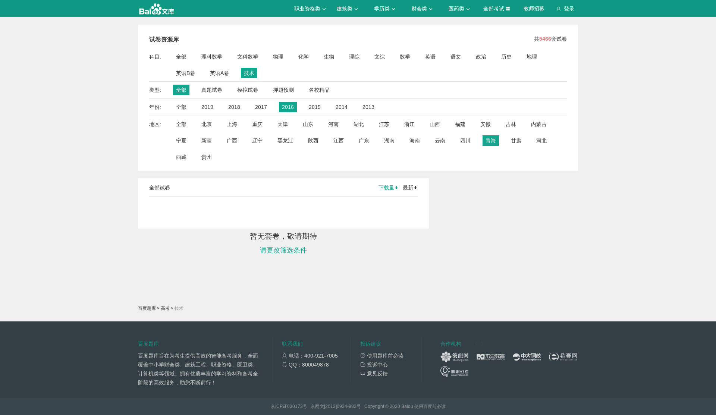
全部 (181, 57)
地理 (532, 57)
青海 (491, 141)
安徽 (485, 124)
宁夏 (181, 141)
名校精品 (319, 90)
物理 (278, 57)
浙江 (409, 124)
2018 (234, 107)
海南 (414, 141)
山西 (435, 124)
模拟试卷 (247, 90)
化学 (303, 57)
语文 (455, 57)
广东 (364, 141)
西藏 (181, 157)
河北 (541, 141)
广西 (232, 141)
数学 (405, 57)
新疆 (206, 141)
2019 (207, 107)
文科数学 (247, 57)
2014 (342, 107)
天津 (282, 124)
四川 (465, 141)
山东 (308, 124)
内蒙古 (539, 124)
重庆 (257, 124)
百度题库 (147, 308)
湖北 (359, 124)
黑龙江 (285, 141)
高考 (165, 308)
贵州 (206, 157)
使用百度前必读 (430, 406)
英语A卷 (219, 73)
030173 (295, 406)
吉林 (511, 124)
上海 (232, 124)
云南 (440, 141)
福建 (460, 124)
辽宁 (257, 141)
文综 (379, 57)
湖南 (389, 141)
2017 (261, 107)
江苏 (384, 124)
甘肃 (516, 141)
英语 (430, 57)
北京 (206, 124)
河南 (333, 124)
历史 (506, 57)
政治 (481, 57)
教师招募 (534, 9)
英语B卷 (185, 73)
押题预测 (283, 90)
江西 (338, 141)
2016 (288, 107)
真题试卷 (211, 90)
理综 (354, 57)
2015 (315, 107)
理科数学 (211, 57)
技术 (249, 73)
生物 (329, 57)
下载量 (386, 188)
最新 (408, 188)
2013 (368, 107)
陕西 (313, 141)
